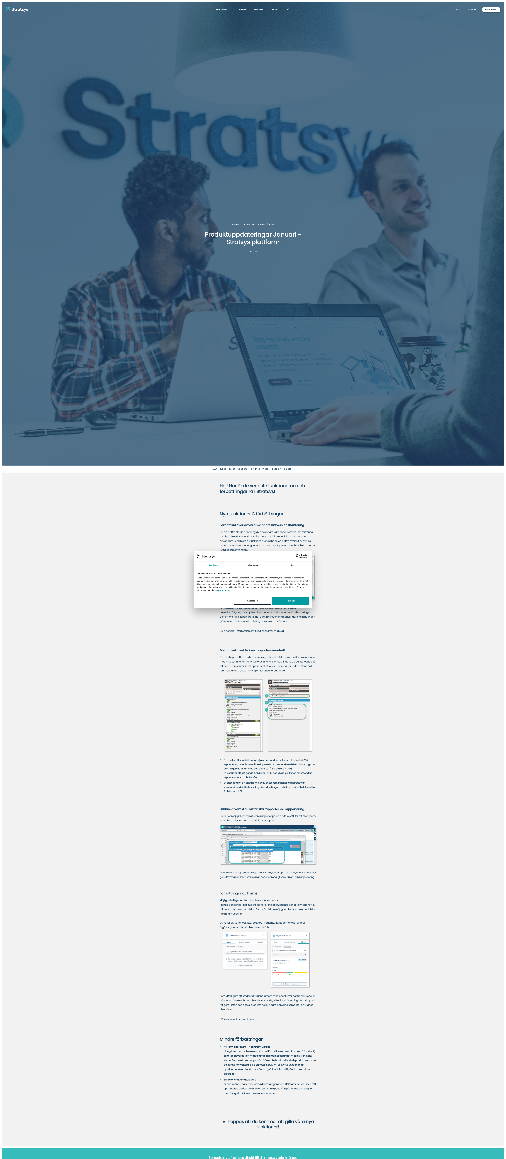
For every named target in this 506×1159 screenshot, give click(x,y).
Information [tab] (253, 565)
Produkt (277, 469)
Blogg (223, 469)
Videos (266, 469)
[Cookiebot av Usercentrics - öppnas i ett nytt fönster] (297, 556)
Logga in (471, 9)
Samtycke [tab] (213, 565)
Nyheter (255, 469)
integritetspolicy (223, 590)
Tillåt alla (291, 601)
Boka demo (491, 10)
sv (457, 9)
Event (232, 469)
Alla (215, 469)
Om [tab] (292, 565)
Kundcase (243, 469)
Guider (287, 469)
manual (279, 631)
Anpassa (251, 601)
